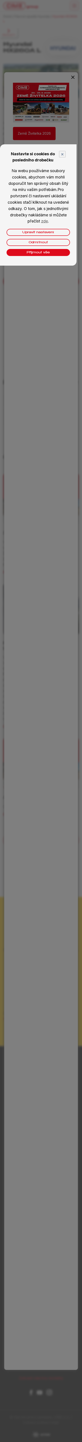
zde (44, 221)
